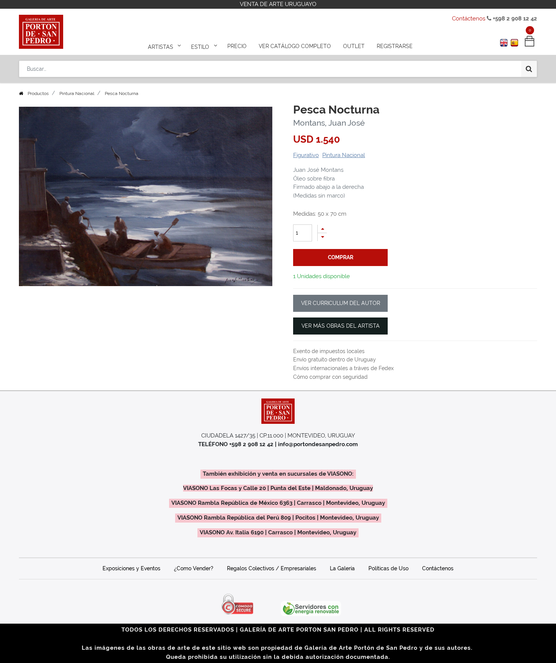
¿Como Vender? (193, 568)
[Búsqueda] (529, 69)
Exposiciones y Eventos (131, 568)
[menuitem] (237, 46)
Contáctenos (468, 18)
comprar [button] (340, 257)
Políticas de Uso (388, 568)
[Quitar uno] (322, 237)
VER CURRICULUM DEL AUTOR (340, 303)
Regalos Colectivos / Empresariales (271, 568)
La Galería (342, 568)
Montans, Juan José (329, 123)
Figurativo (306, 155)
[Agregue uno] (322, 229)
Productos (38, 93)
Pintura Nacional (76, 93)
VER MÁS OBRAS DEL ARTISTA (340, 326)
